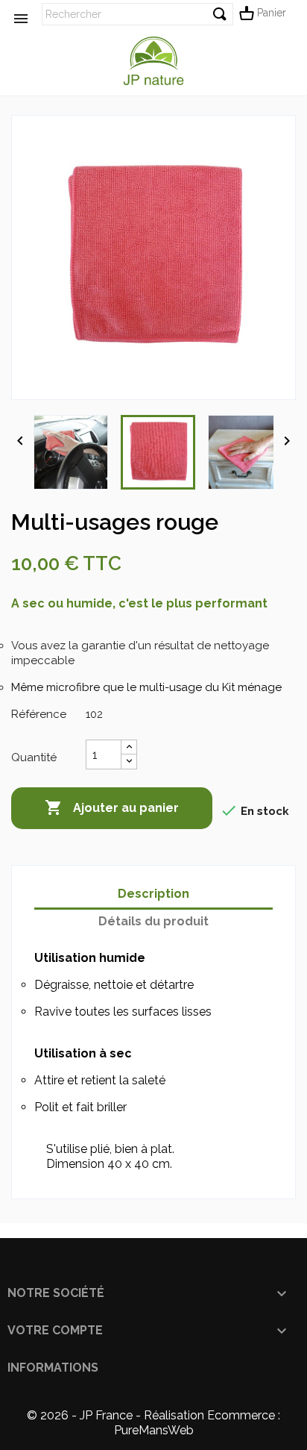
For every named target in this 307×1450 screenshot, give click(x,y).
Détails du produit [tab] (153, 921)
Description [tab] (153, 894)
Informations (52, 1367)
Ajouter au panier (112, 807)
